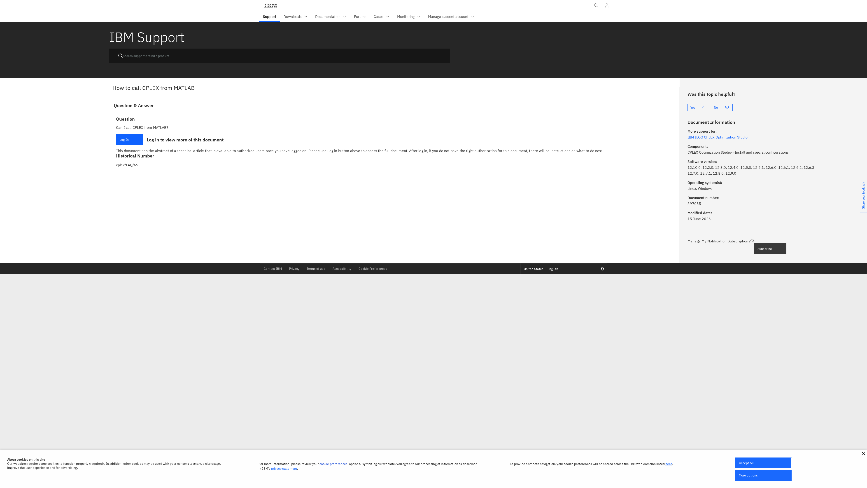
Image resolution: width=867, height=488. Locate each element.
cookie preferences (333, 464)
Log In (124, 140)
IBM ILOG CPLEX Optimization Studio (718, 137)
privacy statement (284, 469)
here (668, 464)
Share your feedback (863, 195)
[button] (863, 453)
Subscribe (764, 249)
